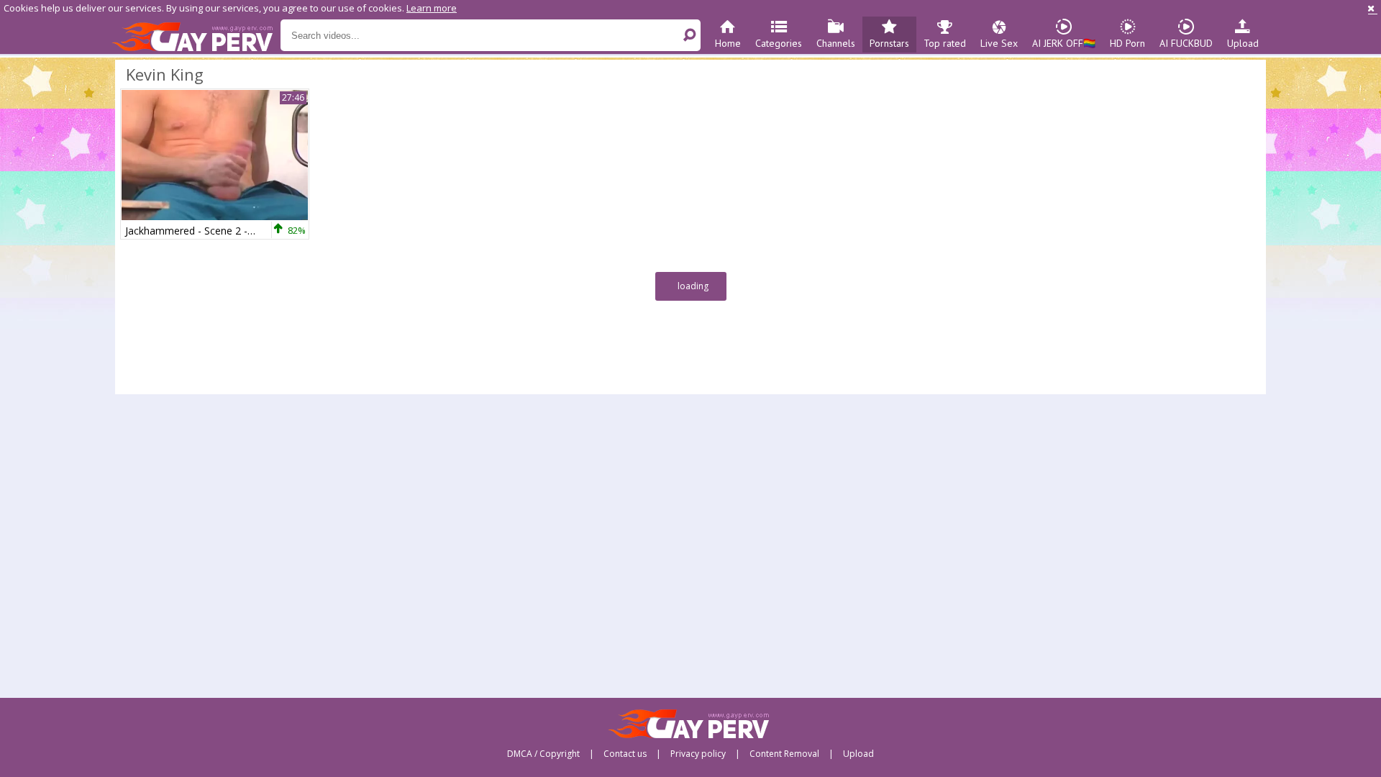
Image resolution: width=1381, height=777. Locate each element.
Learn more (431, 7)
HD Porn (1127, 43)
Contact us (625, 754)
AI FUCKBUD (1186, 43)
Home (728, 43)
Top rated (945, 43)
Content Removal (784, 754)
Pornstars (889, 43)
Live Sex (999, 43)
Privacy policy (698, 754)
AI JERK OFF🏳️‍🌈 (1063, 43)
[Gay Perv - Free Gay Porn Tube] (196, 36)
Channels (835, 43)
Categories (778, 43)
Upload (1243, 43)
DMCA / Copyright (543, 754)
